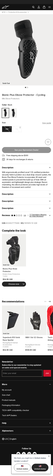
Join (47, 373)
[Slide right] (49, 301)
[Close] (49, 456)
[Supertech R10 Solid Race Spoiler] (13, 320)
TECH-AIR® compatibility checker (15, 410)
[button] (49, 7)
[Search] (33, 7)
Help (4, 423)
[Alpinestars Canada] (9, 7)
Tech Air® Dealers (9, 415)
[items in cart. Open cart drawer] (44, 7)
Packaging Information (11, 405)
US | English (10, 439)
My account (6, 390)
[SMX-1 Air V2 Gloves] (36, 320)
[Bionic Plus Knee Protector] (14, 250)
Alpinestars (7, 430)
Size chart (6, 395)
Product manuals (8, 400)
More (4, 384)
